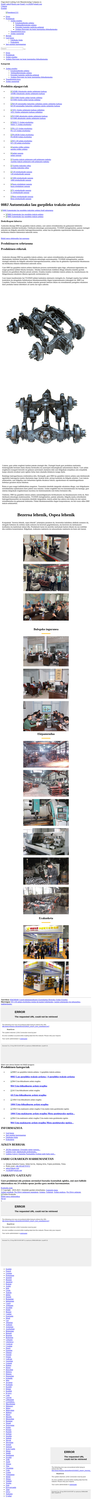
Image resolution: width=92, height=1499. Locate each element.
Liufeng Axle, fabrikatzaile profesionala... (21, 1152)
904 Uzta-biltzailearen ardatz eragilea (29, 1086)
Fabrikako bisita (17, 40)
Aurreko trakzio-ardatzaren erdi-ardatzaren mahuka (30, 162)
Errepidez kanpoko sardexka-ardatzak (29, 27)
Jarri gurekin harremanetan (16, 44)
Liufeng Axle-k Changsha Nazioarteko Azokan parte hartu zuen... (30, 1154)
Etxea (8, 16)
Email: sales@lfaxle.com (10, 4)
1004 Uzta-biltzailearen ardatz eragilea (29, 1104)
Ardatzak (49, 1192)
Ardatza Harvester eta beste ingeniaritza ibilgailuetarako (36, 29)
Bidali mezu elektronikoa (10, 1196)
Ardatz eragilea (16, 21)
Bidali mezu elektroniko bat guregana (15, 238)
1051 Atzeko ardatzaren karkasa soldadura (27, 112)
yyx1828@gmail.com (14, 1170)
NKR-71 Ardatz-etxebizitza (21, 124)
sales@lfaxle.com (12, 1168)
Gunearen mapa (52, 1190)
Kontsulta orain (7, 1188)
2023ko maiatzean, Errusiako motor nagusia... (23, 1150)
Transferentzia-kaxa (18, 31)
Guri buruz (10, 38)
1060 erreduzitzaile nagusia (21, 180)
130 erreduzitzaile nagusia (20, 174)
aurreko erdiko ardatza (19, 149)
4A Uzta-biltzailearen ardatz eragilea (28, 1095)
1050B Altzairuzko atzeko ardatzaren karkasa (28, 94)
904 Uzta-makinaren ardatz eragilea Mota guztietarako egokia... (42, 1122)
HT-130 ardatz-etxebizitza (20, 143)
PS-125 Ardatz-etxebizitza (20, 131)
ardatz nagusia (16, 155)
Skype (3, 1199)
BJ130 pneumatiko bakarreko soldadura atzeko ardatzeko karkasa (35, 106)
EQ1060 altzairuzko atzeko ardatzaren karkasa (28, 118)
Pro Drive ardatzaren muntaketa (26, 1192)
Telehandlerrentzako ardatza (26, 25)
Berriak (8, 36)
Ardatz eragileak (7, 1192)
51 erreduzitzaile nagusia (20, 193)
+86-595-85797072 (22, 1166)
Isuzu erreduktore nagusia (20, 186)
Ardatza (42, 1192)
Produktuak (10, 19)
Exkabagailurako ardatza (24, 23)
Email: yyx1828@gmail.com (31, 4)
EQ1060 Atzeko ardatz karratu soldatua (25, 100)
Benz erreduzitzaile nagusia (21, 199)
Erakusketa (15, 42)
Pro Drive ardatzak (73, 1192)
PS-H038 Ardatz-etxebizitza (21, 137)
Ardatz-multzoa (60, 1192)
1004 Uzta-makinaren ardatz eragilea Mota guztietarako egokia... (43, 1113)
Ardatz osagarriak (17, 34)
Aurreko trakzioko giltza (20, 168)
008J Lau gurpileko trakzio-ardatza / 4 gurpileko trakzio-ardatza (43, 1076)
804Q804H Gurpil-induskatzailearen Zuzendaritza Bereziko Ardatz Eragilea (39, 1000)
